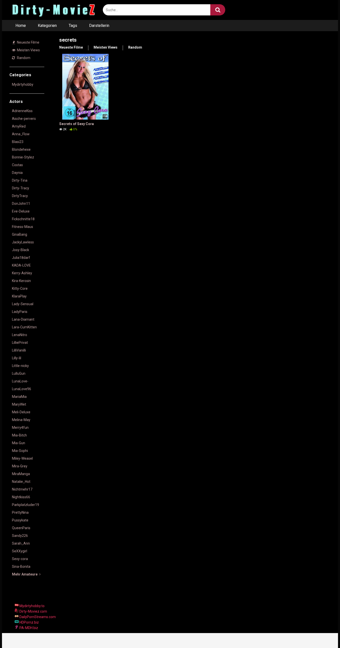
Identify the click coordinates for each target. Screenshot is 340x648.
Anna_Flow (21, 134)
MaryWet (19, 404)
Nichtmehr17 (22, 489)
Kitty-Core (20, 288)
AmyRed (19, 126)
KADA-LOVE (21, 265)
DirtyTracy (20, 196)
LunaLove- (20, 381)
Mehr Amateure (25, 574)
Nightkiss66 (21, 497)
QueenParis (21, 528)
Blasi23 (17, 142)
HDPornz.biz (29, 622)
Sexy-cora (20, 559)
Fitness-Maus (22, 227)
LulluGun (18, 373)
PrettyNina (20, 512)
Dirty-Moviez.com (33, 611)
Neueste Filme (27, 42)
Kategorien (47, 25)
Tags (73, 25)
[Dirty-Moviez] (53, 10)
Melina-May (21, 420)
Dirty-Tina (19, 180)
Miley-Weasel (22, 458)
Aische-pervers (24, 119)
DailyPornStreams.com (37, 617)
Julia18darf (21, 258)
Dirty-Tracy (20, 188)
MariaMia (19, 397)
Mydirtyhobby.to (32, 606)
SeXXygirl (19, 551)
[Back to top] (323, 633)
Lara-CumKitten (24, 327)
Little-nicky (20, 366)
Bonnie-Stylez (23, 157)
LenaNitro (19, 335)
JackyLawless (23, 242)
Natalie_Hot (21, 482)
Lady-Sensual (22, 304)
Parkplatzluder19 (25, 505)
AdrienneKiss (22, 111)
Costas (17, 165)
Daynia (17, 173)
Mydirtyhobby (22, 84)
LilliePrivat (20, 343)
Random (23, 58)
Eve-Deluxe (21, 211)
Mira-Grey (19, 466)
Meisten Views (28, 50)
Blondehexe (21, 149)
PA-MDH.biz (28, 628)
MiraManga (21, 474)
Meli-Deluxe (21, 412)
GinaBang (19, 234)
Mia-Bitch (19, 435)
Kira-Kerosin (21, 281)
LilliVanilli (19, 350)
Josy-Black (20, 250)
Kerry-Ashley (22, 273)
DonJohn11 (21, 204)
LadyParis (19, 312)
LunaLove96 (21, 389)
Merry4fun (20, 428)
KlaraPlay (19, 296)
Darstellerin (99, 25)
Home (20, 25)
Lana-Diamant (23, 319)
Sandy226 (20, 536)
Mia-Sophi (20, 451)
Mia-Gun (18, 443)
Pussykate (20, 520)
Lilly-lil (16, 358)
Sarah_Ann (21, 543)
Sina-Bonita (21, 567)
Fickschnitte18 (23, 219)
